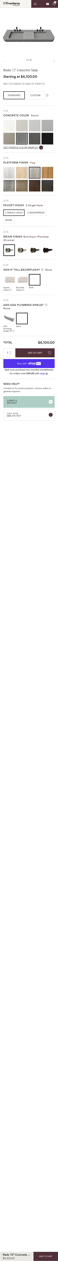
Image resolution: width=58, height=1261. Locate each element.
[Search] (38, 4)
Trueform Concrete (11, 4)
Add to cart (35, 353)
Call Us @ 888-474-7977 (14, 414)
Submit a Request (12, 402)
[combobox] (38, 4)
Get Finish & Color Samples (20, 147)
